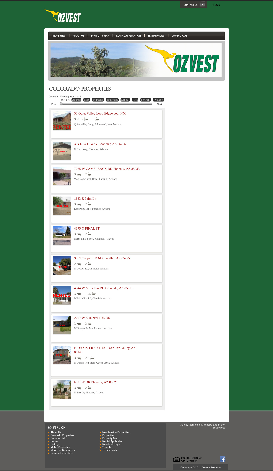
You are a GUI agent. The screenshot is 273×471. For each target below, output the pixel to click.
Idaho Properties (60, 447)
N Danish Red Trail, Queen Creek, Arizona (96, 362)
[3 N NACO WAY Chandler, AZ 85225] (62, 151)
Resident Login (111, 444)
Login (216, 5)
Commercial (58, 438)
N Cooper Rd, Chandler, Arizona (91, 268)
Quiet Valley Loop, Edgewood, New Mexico (97, 124)
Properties (108, 435)
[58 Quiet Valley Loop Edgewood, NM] (62, 121)
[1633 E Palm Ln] (62, 206)
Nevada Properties (61, 453)
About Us (56, 432)
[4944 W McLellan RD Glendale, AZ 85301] (62, 295)
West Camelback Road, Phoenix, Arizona (95, 179)
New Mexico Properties (115, 432)
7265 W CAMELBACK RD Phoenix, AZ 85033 (107, 169)
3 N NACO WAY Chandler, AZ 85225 (100, 144)
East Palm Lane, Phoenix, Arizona (92, 208)
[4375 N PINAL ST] (62, 236)
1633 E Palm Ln (85, 198)
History (55, 444)
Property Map (110, 438)
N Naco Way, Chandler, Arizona (91, 149)
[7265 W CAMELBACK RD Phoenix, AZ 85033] (62, 176)
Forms (54, 441)
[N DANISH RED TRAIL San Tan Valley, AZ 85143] (62, 355)
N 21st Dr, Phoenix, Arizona (89, 392)
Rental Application (112, 441)
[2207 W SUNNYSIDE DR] (62, 325)
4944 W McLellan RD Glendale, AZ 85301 (103, 288)
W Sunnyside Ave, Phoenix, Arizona (93, 328)
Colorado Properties (62, 435)
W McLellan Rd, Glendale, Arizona (92, 298)
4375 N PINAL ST (87, 228)
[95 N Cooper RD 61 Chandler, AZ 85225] (62, 265)
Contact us (191, 5)
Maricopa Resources (63, 450)
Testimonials (109, 450)
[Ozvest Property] (62, 21)
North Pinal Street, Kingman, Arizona (94, 238)
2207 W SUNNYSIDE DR (92, 318)
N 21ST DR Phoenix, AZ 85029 (96, 382)
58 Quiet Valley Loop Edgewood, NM (100, 113)
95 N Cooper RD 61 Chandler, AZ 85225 (102, 258)
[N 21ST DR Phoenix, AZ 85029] (62, 389)
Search (106, 447)
